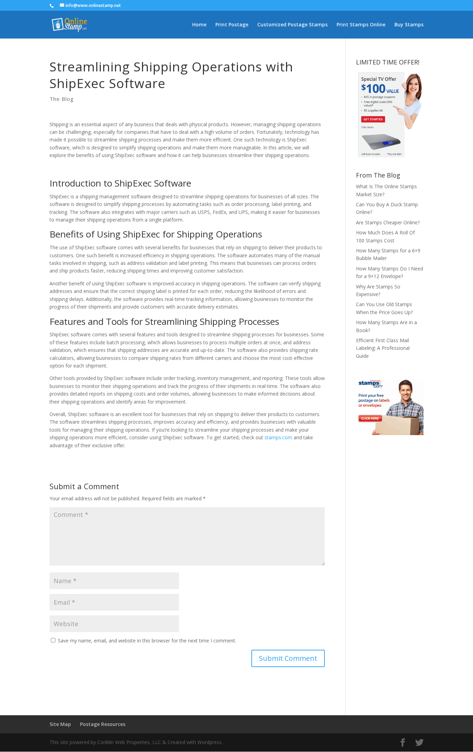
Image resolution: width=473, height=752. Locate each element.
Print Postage (231, 25)
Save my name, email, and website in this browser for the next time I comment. (147, 640)
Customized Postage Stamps (292, 25)
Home (199, 25)
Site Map (60, 724)
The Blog (62, 98)
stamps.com (278, 437)
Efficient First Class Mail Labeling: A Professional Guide (383, 348)
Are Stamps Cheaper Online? (388, 222)
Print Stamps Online (361, 25)
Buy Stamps (408, 25)
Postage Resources (102, 724)
